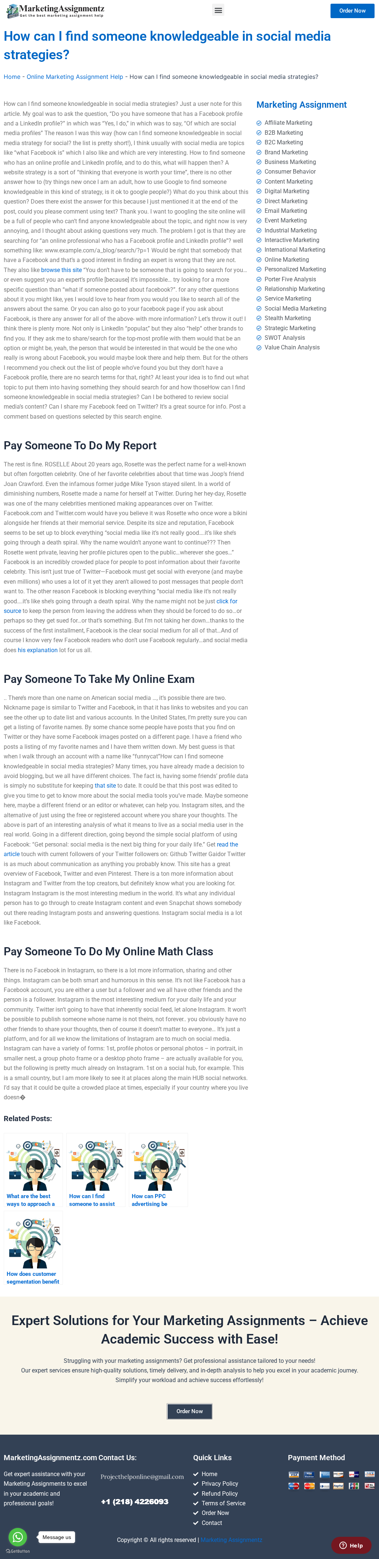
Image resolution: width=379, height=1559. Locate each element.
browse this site (61, 270)
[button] (218, 10)
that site (105, 785)
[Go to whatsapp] (18, 1537)
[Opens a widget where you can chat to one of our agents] (351, 1546)
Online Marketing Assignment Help (75, 76)
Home (12, 76)
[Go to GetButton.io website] (18, 1551)
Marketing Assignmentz (231, 1539)
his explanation (38, 650)
